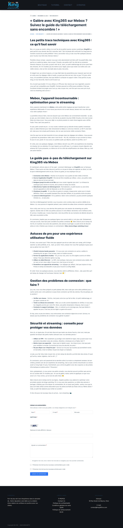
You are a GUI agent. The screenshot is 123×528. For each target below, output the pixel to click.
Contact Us (61, 501)
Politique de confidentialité (61, 503)
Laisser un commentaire (39, 474)
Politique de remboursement (61, 510)
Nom (33, 412)
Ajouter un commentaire (39, 445)
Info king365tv (54, 15)
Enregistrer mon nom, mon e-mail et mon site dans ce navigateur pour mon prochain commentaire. (58, 460)
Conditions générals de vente (61, 505)
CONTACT (68, 5)
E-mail (55, 412)
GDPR (61, 507)
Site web (76, 412)
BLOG (61, 512)
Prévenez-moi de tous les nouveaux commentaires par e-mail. (51, 465)
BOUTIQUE (42, 5)
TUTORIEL (55, 5)
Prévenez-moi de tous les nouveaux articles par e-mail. (49, 469)
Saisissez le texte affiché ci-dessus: (40, 430)
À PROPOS (81, 5)
